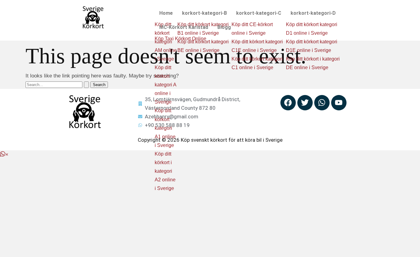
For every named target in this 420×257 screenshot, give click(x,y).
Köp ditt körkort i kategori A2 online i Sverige (165, 171)
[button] (166, 13)
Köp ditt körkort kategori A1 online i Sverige (165, 128)
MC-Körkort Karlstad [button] (183, 27)
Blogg (224, 27)
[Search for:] (58, 84)
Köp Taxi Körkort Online (180, 38)
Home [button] (166, 13)
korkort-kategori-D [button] (313, 13)
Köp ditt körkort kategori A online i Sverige (165, 85)
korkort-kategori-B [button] (204, 13)
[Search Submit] (86, 84)
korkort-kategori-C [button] (258, 13)
